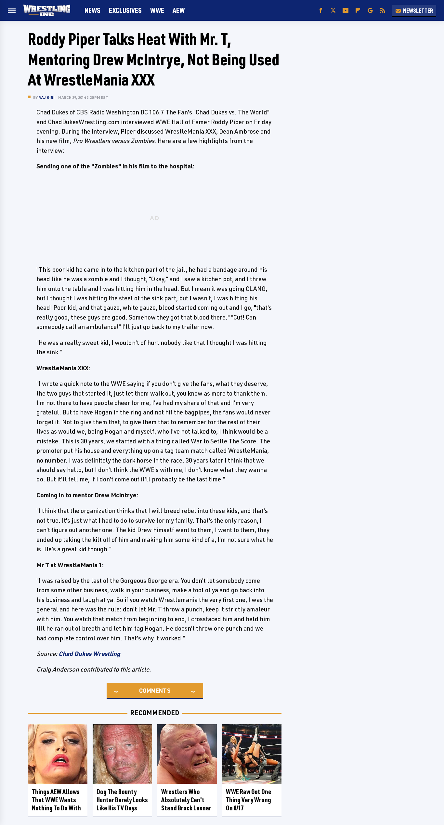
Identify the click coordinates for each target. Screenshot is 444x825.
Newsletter (418, 10)
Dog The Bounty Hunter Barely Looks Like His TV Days (122, 800)
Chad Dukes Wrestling (89, 654)
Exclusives (125, 10)
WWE (157, 10)
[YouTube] (345, 10)
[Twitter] (333, 10)
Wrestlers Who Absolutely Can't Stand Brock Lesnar (186, 800)
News (92, 10)
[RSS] (382, 10)
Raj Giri (46, 97)
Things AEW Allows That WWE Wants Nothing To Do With (56, 800)
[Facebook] (321, 10)
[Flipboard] (358, 10)
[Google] (370, 10)
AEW (179, 10)
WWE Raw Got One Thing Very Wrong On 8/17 (248, 800)
